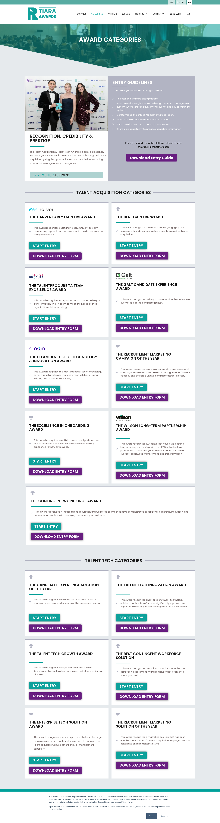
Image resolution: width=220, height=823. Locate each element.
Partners (112, 13)
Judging (126, 13)
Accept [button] (151, 816)
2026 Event (176, 13)
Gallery (157, 13)
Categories (97, 13)
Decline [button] (164, 816)
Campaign (82, 13)
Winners (139, 13)
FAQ (188, 13)
